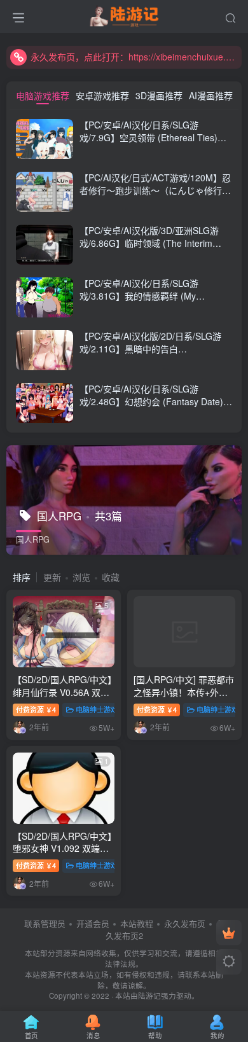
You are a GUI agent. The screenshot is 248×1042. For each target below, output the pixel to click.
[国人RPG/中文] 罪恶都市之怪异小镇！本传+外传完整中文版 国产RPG (184, 692)
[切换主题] (229, 962)
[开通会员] (229, 932)
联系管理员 (44, 923)
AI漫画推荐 (211, 95)
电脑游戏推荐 (42, 95)
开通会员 (92, 923)
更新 (52, 577)
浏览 (81, 577)
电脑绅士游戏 (97, 709)
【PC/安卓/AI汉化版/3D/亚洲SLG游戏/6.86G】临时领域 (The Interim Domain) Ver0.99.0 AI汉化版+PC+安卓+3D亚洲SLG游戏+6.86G (151, 249)
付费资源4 (36, 709)
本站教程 (136, 923)
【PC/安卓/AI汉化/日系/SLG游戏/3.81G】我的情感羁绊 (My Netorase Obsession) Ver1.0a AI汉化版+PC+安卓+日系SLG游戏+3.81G (153, 302)
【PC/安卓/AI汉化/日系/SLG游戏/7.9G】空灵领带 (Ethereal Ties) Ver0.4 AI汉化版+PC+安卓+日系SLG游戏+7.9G (155, 143)
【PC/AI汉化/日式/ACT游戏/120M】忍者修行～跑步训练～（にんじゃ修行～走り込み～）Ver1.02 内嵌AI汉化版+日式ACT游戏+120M (155, 196)
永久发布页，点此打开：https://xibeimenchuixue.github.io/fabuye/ (134, 56)
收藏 (111, 577)
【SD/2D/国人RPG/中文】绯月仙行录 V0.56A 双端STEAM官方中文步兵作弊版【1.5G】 (63, 698)
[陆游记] (124, 14)
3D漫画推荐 (159, 95)
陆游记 (149, 995)
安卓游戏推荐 (102, 95)
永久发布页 (184, 923)
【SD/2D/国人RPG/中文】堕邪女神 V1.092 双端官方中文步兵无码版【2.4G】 (62, 855)
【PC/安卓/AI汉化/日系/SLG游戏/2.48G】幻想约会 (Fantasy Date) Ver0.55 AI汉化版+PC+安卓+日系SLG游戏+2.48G (153, 407)
